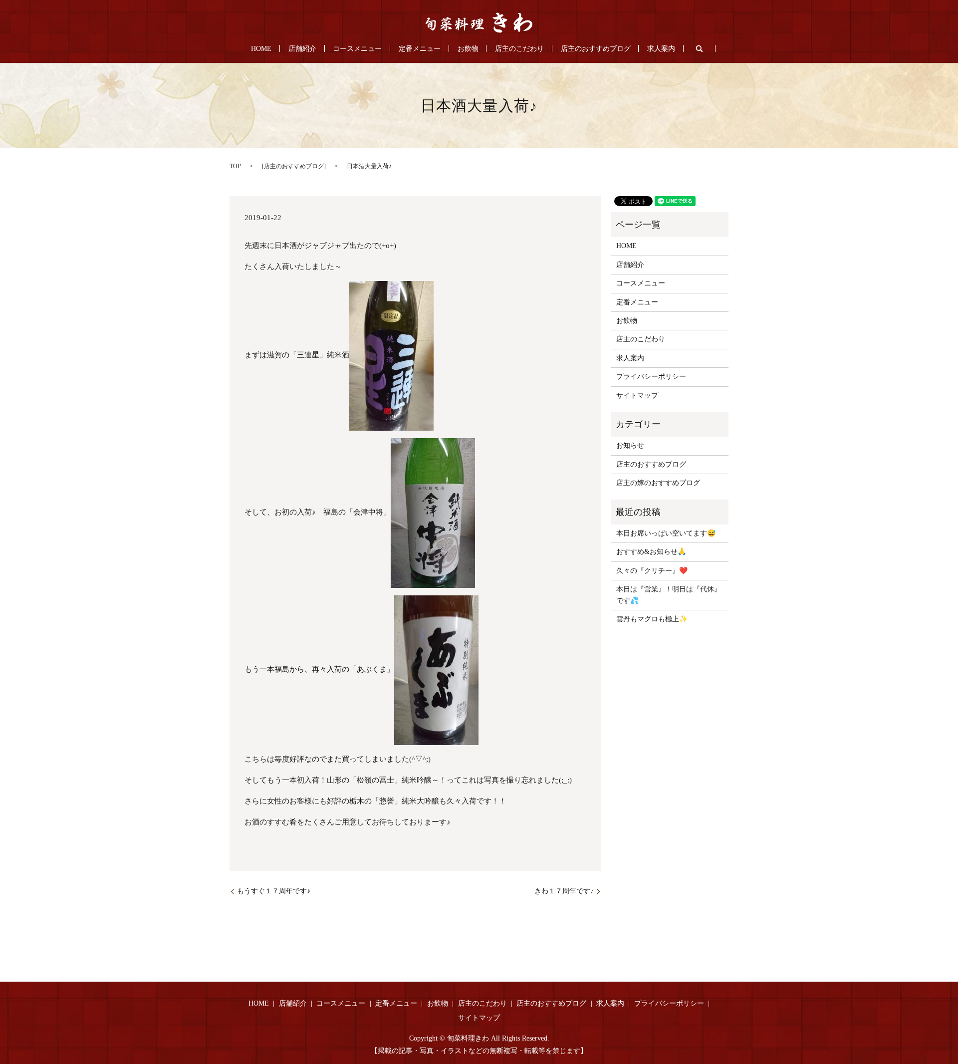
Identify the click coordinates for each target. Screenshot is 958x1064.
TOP (235, 166)
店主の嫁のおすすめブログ (658, 483)
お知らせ (630, 445)
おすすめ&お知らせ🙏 (651, 551)
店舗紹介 (302, 48)
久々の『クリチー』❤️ (652, 570)
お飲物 (468, 48)
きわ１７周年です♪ (564, 891)
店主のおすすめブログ (596, 48)
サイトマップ (637, 395)
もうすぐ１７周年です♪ (273, 891)
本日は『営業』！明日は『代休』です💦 (668, 594)
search (699, 48)
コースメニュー (357, 48)
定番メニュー (420, 48)
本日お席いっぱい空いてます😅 (666, 533)
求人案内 (661, 48)
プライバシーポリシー (651, 376)
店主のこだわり (519, 48)
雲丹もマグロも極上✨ (652, 619)
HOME (261, 48)
